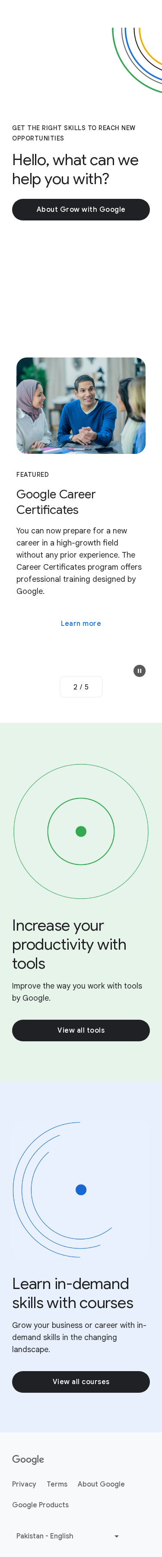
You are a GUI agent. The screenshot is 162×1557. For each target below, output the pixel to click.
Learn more (81, 623)
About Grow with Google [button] (81, 209)
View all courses (81, 1382)
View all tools (81, 1030)
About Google (101, 1484)
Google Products (40, 1505)
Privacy (24, 1484)
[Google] (28, 1460)
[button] (139, 670)
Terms (57, 1484)
